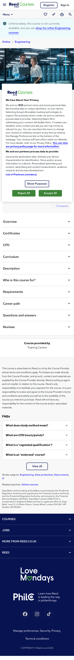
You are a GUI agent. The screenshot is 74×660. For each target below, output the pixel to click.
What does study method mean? (27, 425)
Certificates (11, 233)
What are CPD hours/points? (25, 435)
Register (48, 5)
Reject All (24, 193)
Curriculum (11, 257)
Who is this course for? (19, 280)
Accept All (50, 193)
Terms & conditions (37, 638)
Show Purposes (37, 183)
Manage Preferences (26, 631)
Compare (62, 206)
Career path (11, 304)
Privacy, (56, 631)
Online (6, 42)
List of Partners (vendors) (21, 174)
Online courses (30, 484)
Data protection (44, 474)
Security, (45, 631)
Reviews (9, 327)
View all (37, 466)
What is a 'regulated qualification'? (29, 445)
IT (3, 478)
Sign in (65, 5)
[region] (37, 143)
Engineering (22, 42)
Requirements (13, 292)
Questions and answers (19, 315)
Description (11, 268)
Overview (10, 222)
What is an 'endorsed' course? (25, 455)
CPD (6, 245)
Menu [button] (6, 14)
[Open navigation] (4, 5)
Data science (61, 474)
